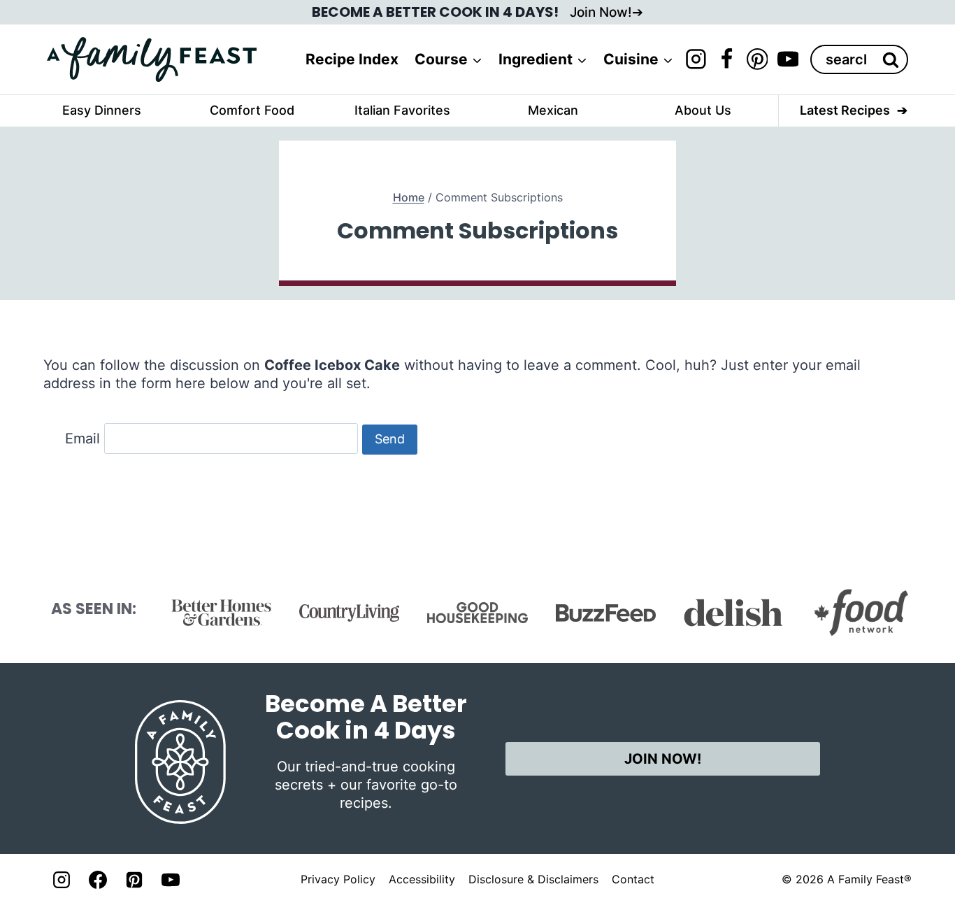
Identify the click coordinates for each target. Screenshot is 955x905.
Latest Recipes (845, 110)
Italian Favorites (402, 110)
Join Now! (601, 12)
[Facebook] (726, 59)
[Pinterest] (757, 59)
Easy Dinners (101, 110)
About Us (703, 110)
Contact (633, 879)
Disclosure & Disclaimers (533, 879)
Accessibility (422, 879)
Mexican (553, 110)
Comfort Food (252, 110)
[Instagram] (695, 59)
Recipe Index (352, 59)
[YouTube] (788, 59)
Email (82, 438)
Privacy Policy (338, 879)
